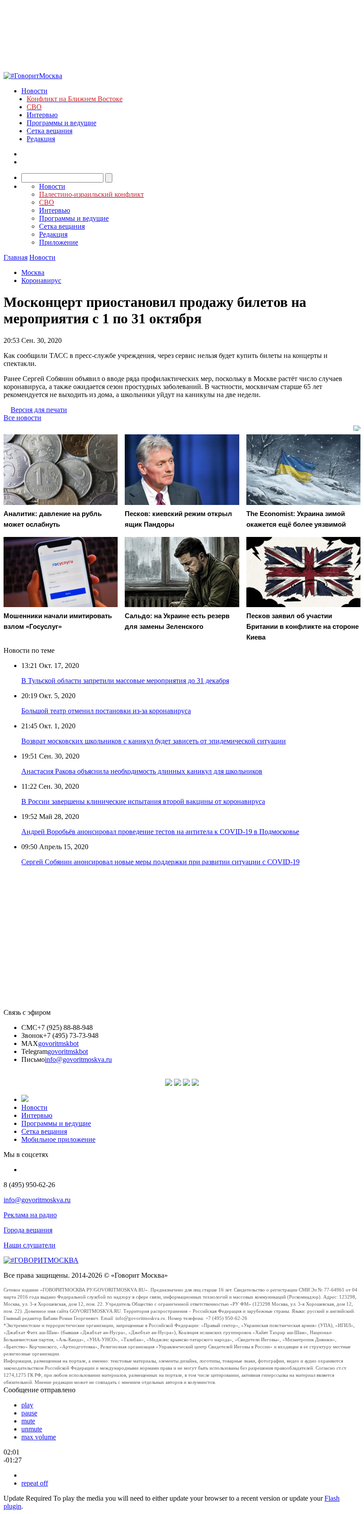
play (27, 1405)
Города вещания (28, 1230)
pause (29, 1413)
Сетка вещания (49, 131)
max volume (38, 1437)
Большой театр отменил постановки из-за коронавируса (106, 711)
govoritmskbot (58, 1043)
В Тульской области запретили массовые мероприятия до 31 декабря (125, 680)
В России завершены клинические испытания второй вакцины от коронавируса (143, 801)
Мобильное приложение (58, 1139)
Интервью (42, 115)
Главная (16, 257)
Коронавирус (41, 280)
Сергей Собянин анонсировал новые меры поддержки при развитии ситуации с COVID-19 (160, 862)
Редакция (41, 139)
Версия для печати (39, 409)
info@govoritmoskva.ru (78, 1059)
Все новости (22, 417)
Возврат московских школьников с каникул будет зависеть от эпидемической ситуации (153, 741)
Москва (32, 272)
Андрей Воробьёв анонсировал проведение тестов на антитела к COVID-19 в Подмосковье (160, 831)
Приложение (58, 242)
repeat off (34, 1483)
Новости (34, 91)
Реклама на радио (30, 1215)
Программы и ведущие (61, 123)
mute (28, 1421)
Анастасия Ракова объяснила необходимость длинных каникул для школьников (141, 771)
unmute (31, 1429)
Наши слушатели (29, 1245)
